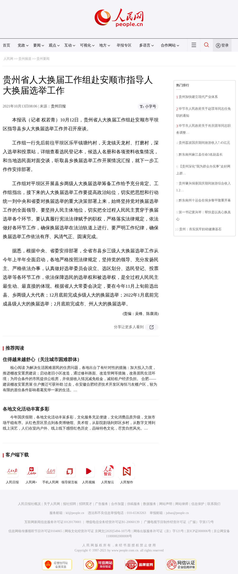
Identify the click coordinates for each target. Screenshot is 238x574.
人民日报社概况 (29, 504)
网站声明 (165, 504)
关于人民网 (52, 504)
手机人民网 (50, 482)
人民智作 (126, 482)
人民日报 (12, 482)
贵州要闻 (43, 58)
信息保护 (197, 504)
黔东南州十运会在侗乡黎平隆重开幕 (205, 200)
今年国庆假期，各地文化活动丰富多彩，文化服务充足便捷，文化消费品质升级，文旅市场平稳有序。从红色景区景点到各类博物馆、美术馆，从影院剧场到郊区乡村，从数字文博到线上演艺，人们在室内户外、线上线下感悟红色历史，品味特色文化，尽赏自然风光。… (79, 422)
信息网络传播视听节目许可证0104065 (35, 531)
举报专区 (124, 45)
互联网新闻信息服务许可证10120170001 (52, 522)
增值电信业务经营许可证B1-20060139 (112, 522)
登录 (225, 45)
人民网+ (31, 482)
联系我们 (213, 504)
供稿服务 (133, 504)
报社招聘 (69, 504)
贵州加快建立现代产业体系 (198, 97)
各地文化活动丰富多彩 (26, 408)
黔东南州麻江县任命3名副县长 (201, 154)
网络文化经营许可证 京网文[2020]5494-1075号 (98, 531)
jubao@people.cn (177, 513)
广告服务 (101, 504)
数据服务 (149, 504)
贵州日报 (58, 106)
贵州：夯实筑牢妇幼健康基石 (200, 229)
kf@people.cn (75, 513)
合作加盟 (117, 504)
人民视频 (88, 482)
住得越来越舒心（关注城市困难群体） (42, 359)
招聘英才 (85, 504)
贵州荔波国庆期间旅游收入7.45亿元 (204, 142)
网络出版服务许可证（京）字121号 (158, 531)
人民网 (8, 58)
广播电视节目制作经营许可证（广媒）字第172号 (179, 522)
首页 (6, 45)
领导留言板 (69, 482)
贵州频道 (24, 58)
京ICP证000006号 (198, 531)
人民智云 (107, 482)
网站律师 (181, 504)
